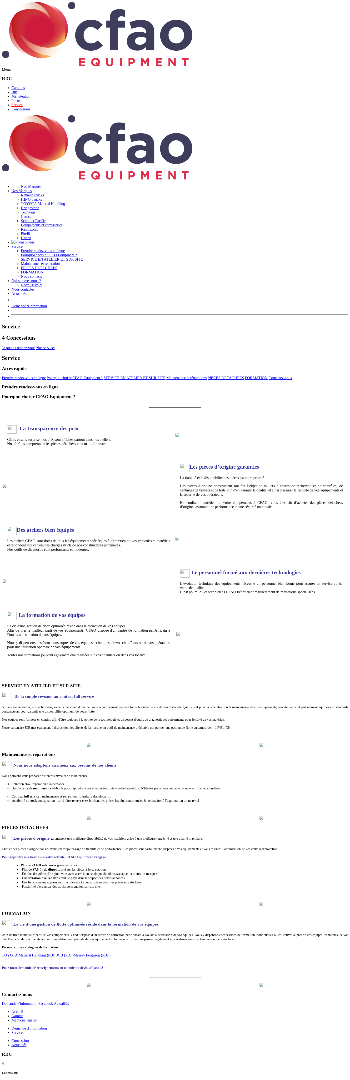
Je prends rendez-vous (18, 348)
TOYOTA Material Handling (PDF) (29, 955)
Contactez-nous (280, 378)
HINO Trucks (31, 199)
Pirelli (25, 234)
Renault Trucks (32, 195)
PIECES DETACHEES (39, 268)
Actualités (18, 294)
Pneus (15, 101)
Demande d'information (29, 306)
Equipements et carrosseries (41, 225)
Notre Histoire (31, 285)
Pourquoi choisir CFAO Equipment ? (49, 255)
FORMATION (32, 272)
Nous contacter (32, 276)
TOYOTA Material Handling (43, 204)
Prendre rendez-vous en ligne (43, 251)
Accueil (17, 1012)
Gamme (17, 1016)
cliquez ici (96, 968)
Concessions (20, 109)
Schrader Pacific (33, 221)
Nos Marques (31, 186)
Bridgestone (30, 208)
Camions (18, 88)
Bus (14, 92)
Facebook (45, 1003)
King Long (29, 229)
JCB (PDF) (65, 955)
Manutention (20, 96)
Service (17, 105)
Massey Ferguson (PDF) (92, 955)
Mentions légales (24, 1020)
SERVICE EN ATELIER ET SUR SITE (52, 259)
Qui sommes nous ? (26, 281)
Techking (28, 212)
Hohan (26, 238)
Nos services (45, 348)
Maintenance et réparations (41, 264)
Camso (26, 216)
